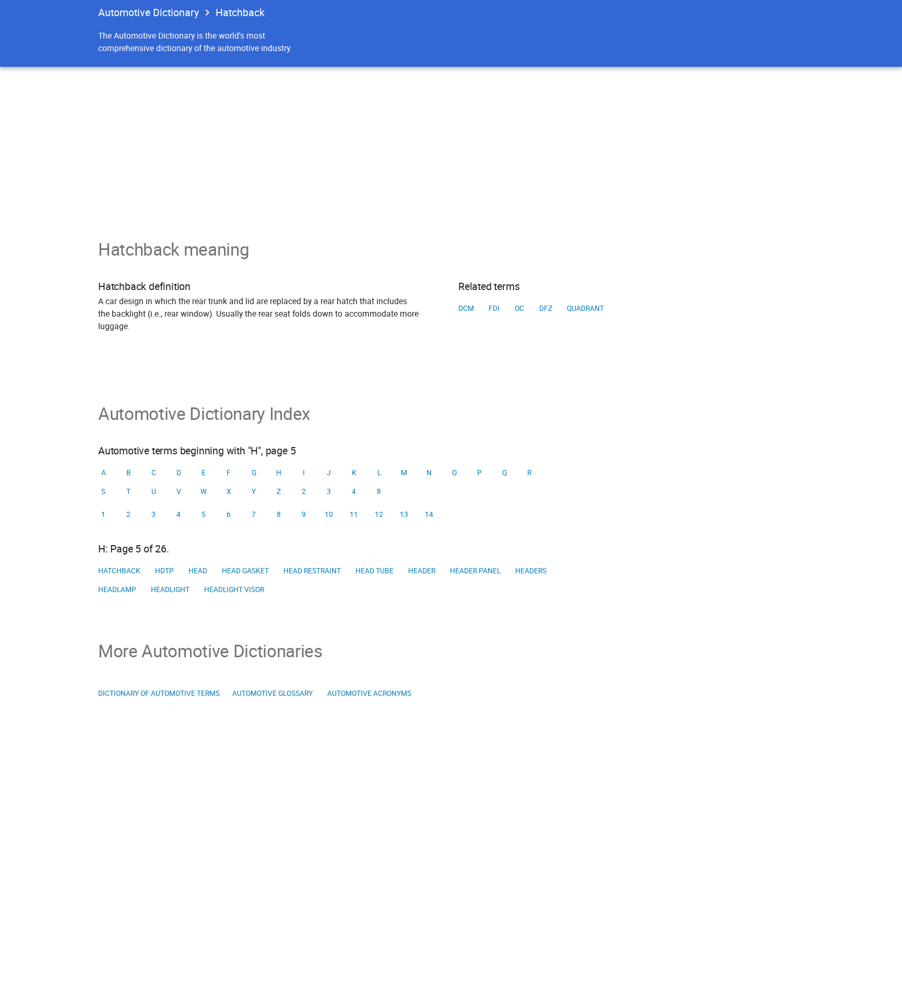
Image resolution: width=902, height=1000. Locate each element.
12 (379, 514)
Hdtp (164, 570)
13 (404, 514)
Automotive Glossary (272, 693)
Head (197, 570)
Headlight (170, 589)
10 (329, 514)
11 (354, 514)
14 (429, 514)
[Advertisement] (451, 145)
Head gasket (245, 570)
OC (519, 308)
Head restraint (312, 570)
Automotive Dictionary (148, 12)
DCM (466, 308)
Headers (531, 570)
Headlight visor (234, 589)
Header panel (475, 570)
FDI (494, 308)
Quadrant (585, 308)
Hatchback (119, 570)
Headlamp (117, 589)
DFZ (545, 308)
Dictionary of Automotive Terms (159, 693)
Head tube (374, 570)
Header (421, 570)
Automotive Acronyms (369, 693)
